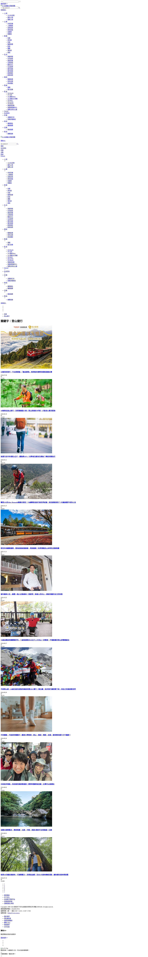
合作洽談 (7, 926)
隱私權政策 (7, 918)
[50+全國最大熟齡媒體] (8, 6)
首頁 (5, 314)
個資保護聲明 (8, 920)
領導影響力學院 (9, 903)
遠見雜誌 (7, 895)
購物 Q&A (7, 922)
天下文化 (7, 897)
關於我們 (7, 916)
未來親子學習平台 (9, 899)
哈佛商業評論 (8, 901)
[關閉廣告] (1, 952)
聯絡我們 (7, 924)
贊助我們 (3, 937)
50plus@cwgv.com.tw (14, 913)
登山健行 (7, 316)
